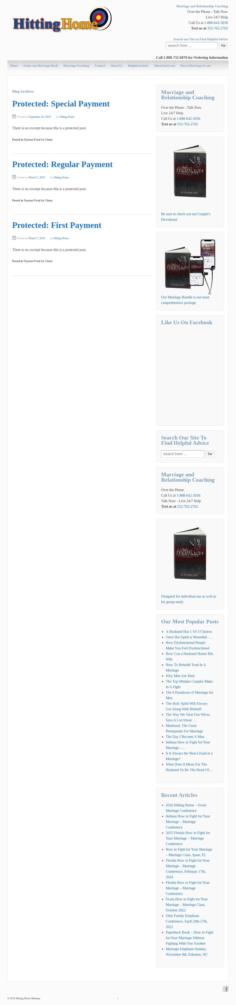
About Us (116, 65)
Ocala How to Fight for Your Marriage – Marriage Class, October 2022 (187, 904)
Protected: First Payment (56, 225)
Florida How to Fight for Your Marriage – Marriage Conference (187, 888)
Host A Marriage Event (195, 65)
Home (14, 65)
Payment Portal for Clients (38, 139)
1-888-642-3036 (216, 23)
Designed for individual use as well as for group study (188, 599)
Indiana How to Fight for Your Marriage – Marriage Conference (188, 821)
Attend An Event (164, 65)
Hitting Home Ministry (27, 998)
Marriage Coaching (76, 65)
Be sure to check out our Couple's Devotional (185, 216)
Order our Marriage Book (41, 65)
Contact (100, 65)
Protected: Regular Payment (62, 164)
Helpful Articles (138, 65)
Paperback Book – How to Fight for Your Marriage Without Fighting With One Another (189, 937)
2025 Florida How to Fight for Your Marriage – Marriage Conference (188, 838)
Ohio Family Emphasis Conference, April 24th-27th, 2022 (187, 921)
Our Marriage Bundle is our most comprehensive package (185, 300)
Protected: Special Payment (61, 103)
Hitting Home (66, 116)
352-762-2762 (217, 28)
